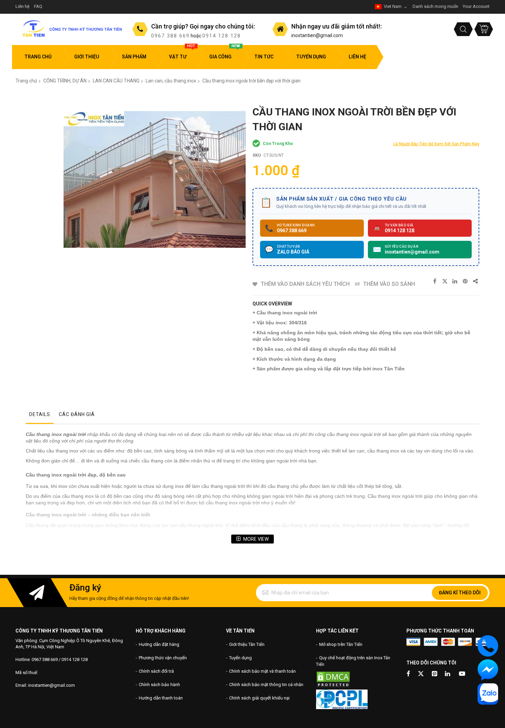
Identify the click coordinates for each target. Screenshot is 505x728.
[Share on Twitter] (444, 281)
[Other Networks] (475, 281)
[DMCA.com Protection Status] (333, 686)
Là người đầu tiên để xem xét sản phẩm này (436, 144)
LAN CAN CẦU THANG (116, 80)
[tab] (40, 416)
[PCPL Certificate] (342, 707)
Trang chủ (26, 80)
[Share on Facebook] (434, 281)
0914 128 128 (221, 36)
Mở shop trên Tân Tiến (340, 644)
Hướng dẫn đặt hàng (159, 644)
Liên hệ (22, 6)
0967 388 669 (170, 36)
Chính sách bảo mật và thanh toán (262, 671)
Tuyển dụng (240, 657)
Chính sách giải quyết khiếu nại (259, 698)
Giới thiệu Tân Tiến (247, 644)
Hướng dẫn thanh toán (161, 698)
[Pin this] (465, 281)
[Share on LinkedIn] (455, 281)
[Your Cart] (484, 29)
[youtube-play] (462, 674)
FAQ (38, 6)
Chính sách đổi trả (156, 671)
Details (39, 414)
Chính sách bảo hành (159, 684)
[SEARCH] (463, 29)
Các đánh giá (77, 414)
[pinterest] (435, 674)
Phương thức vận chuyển (163, 657)
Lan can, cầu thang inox (171, 80)
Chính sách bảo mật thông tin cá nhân (266, 684)
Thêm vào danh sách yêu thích (305, 284)
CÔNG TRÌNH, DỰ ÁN (65, 80)
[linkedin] (448, 674)
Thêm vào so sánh (389, 284)
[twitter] (421, 674)
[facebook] (408, 674)
